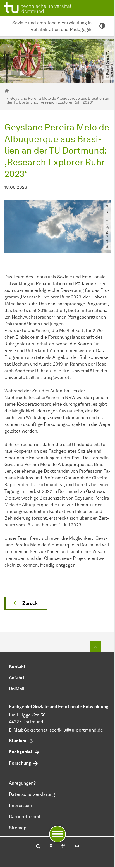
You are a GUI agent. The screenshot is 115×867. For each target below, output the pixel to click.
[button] (25, 603)
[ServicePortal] (63, 846)
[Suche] (38, 846)
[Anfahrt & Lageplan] (51, 846)
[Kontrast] (102, 26)
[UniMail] (76, 846)
